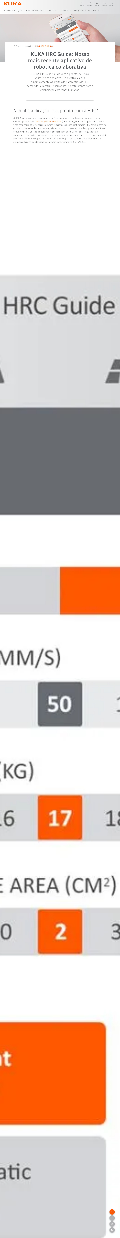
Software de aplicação (23, 46)
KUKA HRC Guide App (44, 46)
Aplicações (51, 11)
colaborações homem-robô (48, 122)
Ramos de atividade (34, 11)
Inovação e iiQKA (81, 11)
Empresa (96, 11)
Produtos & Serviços (12, 11)
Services (65, 11)
